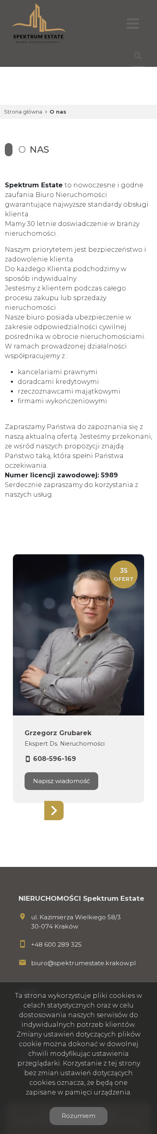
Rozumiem (78, 1115)
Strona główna (23, 112)
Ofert (124, 574)
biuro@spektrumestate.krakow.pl (83, 963)
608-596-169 (54, 759)
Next (54, 810)
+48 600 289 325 (56, 944)
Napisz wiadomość (61, 781)
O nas (58, 112)
